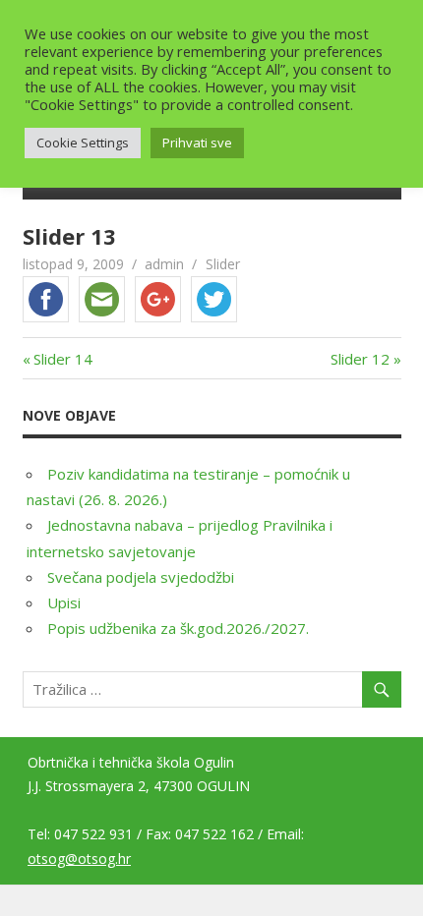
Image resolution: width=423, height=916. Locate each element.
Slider (223, 264)
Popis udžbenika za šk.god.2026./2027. (178, 628)
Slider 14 (62, 359)
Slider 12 (360, 359)
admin (164, 264)
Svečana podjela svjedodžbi (140, 577)
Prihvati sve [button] (197, 142)
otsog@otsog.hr (79, 858)
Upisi (64, 602)
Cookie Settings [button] (82, 142)
